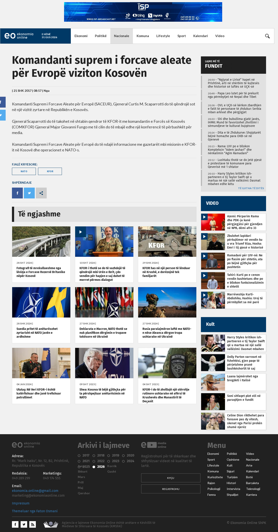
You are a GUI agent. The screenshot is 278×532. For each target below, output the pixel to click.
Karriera (251, 494)
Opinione (233, 459)
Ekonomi (81, 36)
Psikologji (213, 488)
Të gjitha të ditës (251, 188)
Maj (80, 487)
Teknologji (253, 488)
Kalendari (200, 36)
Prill (81, 482)
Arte (249, 465)
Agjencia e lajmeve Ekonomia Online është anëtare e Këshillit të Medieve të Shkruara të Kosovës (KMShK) (108, 524)
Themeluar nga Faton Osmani (35, 511)
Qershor (84, 493)
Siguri (230, 471)
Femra (211, 494)
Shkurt (83, 471)
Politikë (101, 36)
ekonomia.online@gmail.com (35, 491)
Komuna (143, 36)
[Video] (104, 255)
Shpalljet (232, 494)
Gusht (111, 471)
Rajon (211, 483)
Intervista (233, 488)
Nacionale (121, 36)
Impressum (21, 503)
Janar (82, 466)
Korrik (112, 466)
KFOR (50, 171)
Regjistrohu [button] (170, 489)
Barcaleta (252, 483)
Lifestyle (163, 36)
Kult (230, 465)
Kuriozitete (215, 477)
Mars (81, 476)
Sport (181, 36)
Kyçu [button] (170, 478)
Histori (231, 483)
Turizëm (232, 477)
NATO (24, 171)
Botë (249, 477)
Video (219, 36)
